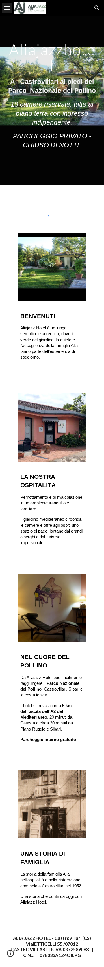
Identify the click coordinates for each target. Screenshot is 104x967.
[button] (7, 8)
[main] (52, 100)
